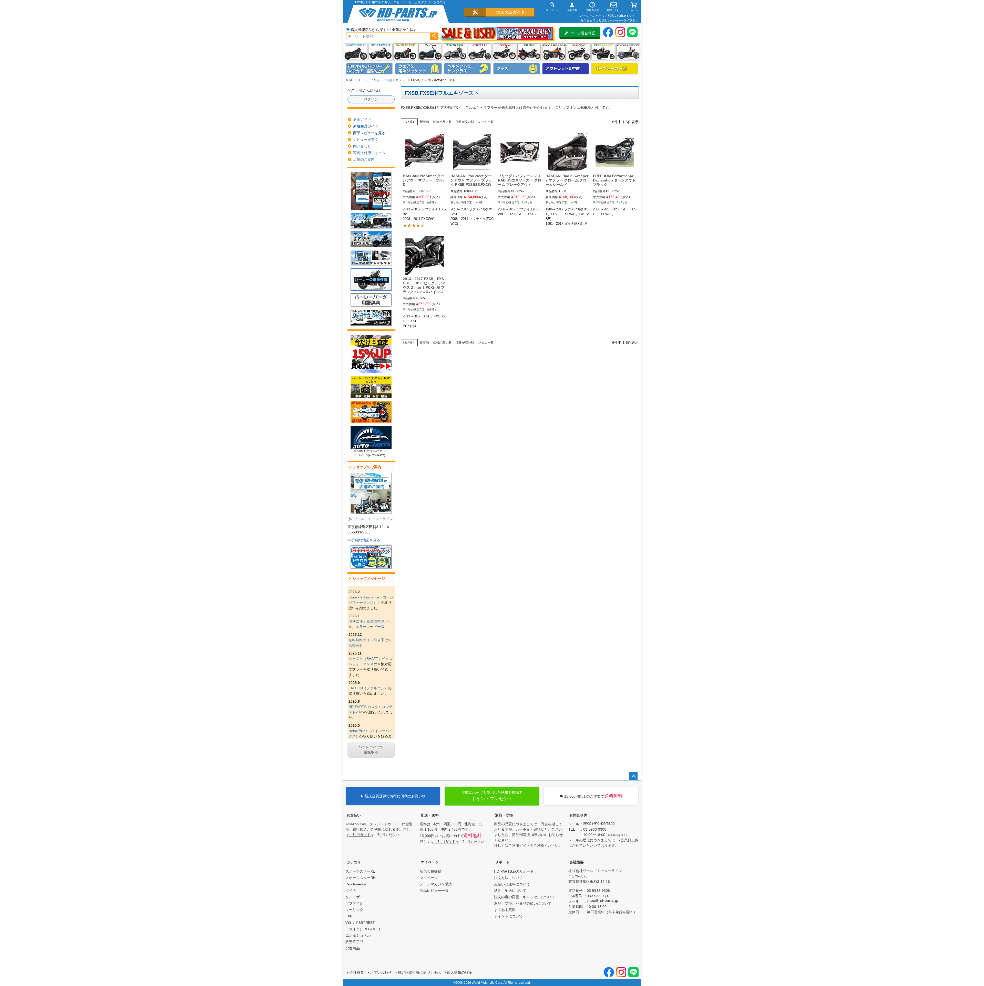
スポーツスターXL (360, 871)
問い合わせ (362, 146)
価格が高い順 (442, 122)
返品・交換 (504, 815)
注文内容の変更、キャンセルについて (524, 897)
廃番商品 (352, 948)
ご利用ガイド (360, 835)
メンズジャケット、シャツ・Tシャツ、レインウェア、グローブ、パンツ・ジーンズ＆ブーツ (418, 68)
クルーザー (354, 897)
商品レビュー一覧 (434, 890)
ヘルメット (467, 68)
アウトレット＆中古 (565, 68)
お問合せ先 (578, 815)
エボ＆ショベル (358, 935)
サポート (502, 862)
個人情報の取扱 (459, 972)
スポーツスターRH (360, 878)
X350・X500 (578, 52)
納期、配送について (510, 890)
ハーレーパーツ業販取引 (371, 749)
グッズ (517, 68)
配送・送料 (430, 815)
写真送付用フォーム (369, 153)
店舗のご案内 (364, 159)
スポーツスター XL (355, 52)
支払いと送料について (512, 884)
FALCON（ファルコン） (368, 688)
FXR (349, 916)
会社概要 (576, 862)
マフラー (401, 80)
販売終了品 (354, 942)
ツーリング (454, 52)
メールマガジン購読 (436, 884)
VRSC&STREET (603, 52)
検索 (434, 36)
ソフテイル (479, 52)
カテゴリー (355, 862)
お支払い (353, 815)
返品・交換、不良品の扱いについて (522, 903)
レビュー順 (486, 122)
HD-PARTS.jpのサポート (514, 871)
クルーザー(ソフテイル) (430, 52)
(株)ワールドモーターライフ (370, 519)
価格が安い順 (465, 122)
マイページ (430, 862)
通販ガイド (362, 119)
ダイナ (504, 52)
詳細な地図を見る (366, 540)
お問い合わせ (381, 972)
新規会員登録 (430, 871)
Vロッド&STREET (360, 922)
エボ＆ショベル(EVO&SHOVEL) (628, 52)
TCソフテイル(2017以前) (374, 80)
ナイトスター (405, 52)
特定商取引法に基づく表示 (419, 972)
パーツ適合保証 (582, 33)
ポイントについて (508, 916)
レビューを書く (365, 139)
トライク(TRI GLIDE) (529, 52)
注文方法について (508, 878)
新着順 (424, 122)
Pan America (554, 52)
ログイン (371, 99)
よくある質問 (505, 910)
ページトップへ (633, 776)
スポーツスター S (380, 52)
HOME (349, 80)
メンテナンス (369, 68)
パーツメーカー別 (615, 68)
